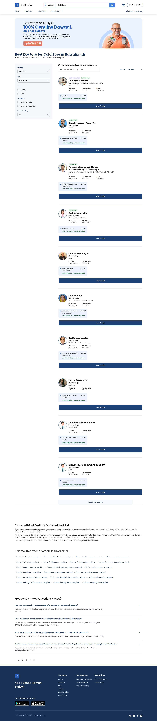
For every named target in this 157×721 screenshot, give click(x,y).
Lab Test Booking (82, 686)
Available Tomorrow (28, 106)
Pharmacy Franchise (134, 11)
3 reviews (101, 90)
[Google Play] (22, 703)
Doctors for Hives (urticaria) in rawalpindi (114, 562)
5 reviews (101, 178)
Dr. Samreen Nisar (78, 213)
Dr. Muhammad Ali (79, 338)
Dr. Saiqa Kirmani (78, 80)
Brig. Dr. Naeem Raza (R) (82, 122)
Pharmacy (29, 11)
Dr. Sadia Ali (75, 295)
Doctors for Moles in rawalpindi (118, 557)
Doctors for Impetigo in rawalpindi (95, 583)
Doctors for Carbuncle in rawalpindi (99, 567)
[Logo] (17, 676)
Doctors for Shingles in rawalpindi (55, 562)
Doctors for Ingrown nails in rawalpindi (58, 572)
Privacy (43, 715)
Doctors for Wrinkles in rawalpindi (83, 562)
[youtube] (130, 715)
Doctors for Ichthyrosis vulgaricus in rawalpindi (65, 567)
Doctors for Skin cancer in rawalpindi (89, 557)
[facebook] (134, 715)
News (60, 686)
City (18, 77)
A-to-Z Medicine (101, 679)
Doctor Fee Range (23, 111)
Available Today (26, 102)
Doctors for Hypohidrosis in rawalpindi (30, 567)
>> (34, 659)
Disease (20, 67)
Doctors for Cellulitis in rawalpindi (28, 572)
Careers (61, 689)
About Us (61, 682)
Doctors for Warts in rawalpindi (27, 562)
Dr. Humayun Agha (79, 253)
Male (22, 94)
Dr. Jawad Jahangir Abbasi (84, 167)
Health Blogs (55, 11)
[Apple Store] (38, 703)
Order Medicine (82, 682)
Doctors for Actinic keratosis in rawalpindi (31, 577)
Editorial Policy (63, 692)
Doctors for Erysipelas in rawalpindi (66, 583)
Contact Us (62, 695)
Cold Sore (34, 58)
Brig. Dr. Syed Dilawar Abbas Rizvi (87, 464)
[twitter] (138, 715)
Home (17, 11)
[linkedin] (141, 715)
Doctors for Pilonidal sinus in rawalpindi (58, 557)
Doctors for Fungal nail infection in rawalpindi (33, 583)
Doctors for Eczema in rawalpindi (101, 577)
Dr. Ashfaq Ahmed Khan (82, 422)
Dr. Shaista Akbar (78, 380)
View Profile (100, 106)
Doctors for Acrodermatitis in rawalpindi (91, 572)
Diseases (25, 58)
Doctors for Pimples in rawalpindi (28, 557)
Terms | (36, 715)
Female (23, 90)
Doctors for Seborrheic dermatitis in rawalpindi (68, 577)
